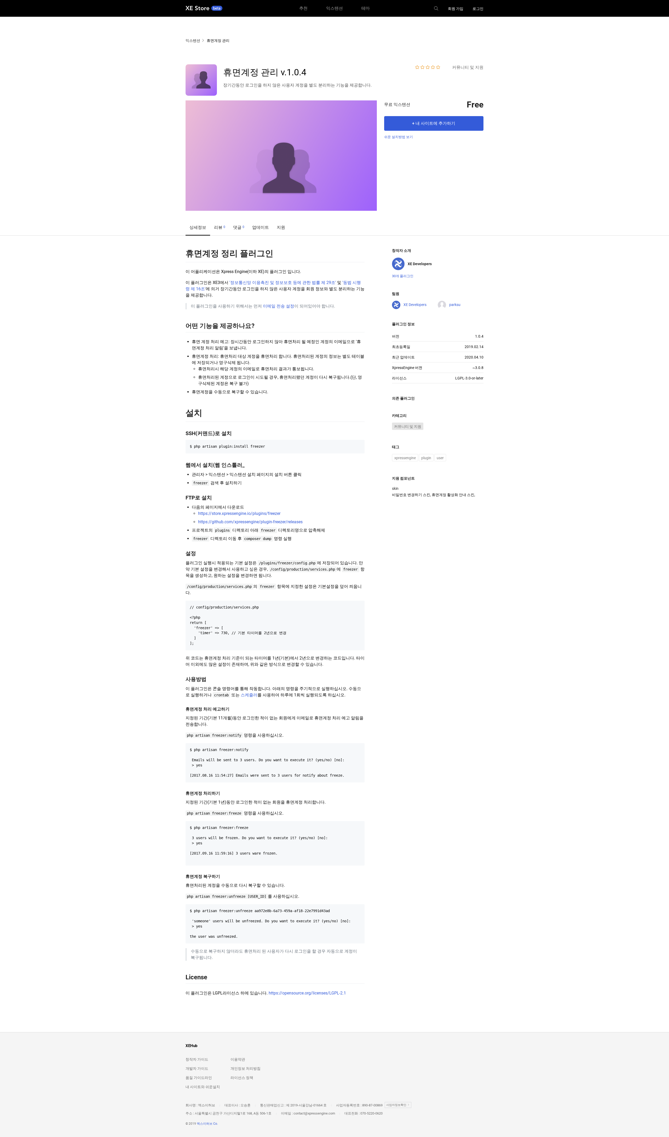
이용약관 (237, 1059)
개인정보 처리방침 (245, 1068)
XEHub (191, 1045)
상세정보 (197, 227)
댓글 (238, 227)
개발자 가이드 (197, 1068)
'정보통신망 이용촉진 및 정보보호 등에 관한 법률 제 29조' (282, 282)
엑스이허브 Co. (207, 1123)
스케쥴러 (249, 694)
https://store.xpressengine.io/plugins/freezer (239, 513)
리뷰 (219, 227)
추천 (303, 8)
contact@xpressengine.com (314, 1113)
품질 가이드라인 (199, 1078)
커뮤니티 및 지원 (407, 426)
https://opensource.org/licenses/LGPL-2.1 (307, 993)
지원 (281, 227)
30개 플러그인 (402, 276)
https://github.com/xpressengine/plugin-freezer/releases (250, 521)
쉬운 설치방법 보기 (398, 137)
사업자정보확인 (396, 1105)
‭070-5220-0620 (371, 1113)
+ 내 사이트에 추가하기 (433, 123)
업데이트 (260, 227)
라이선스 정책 (241, 1078)
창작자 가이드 (197, 1059)
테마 (365, 8)
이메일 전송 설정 (278, 306)
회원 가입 (455, 9)
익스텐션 (334, 8)
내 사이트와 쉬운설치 (203, 1087)
